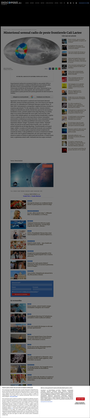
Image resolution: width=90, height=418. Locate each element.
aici (12, 408)
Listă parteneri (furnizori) (46, 401)
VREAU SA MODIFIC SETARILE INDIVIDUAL (80, 403)
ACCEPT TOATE (80, 398)
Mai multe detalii (13, 396)
